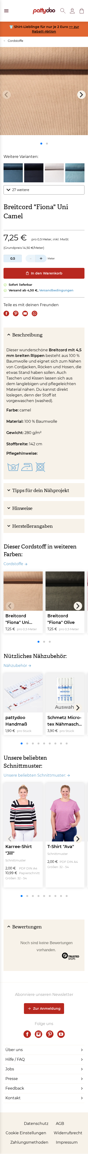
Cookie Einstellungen (26, 1133)
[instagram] (38, 1034)
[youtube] (61, 1034)
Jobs (9, 1069)
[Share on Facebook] (6, 313)
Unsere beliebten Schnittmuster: (35, 775)
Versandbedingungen (56, 290)
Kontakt (13, 1098)
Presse (11, 1078)
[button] (81, 11)
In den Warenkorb (46, 273)
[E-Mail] (25, 313)
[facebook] (27, 1034)
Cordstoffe (13, 41)
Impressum (67, 1142)
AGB (60, 1123)
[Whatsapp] (34, 313)
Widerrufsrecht (68, 1133)
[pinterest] (50, 1034)
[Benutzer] (72, 11)
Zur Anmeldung (47, 1008)
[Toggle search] (63, 11)
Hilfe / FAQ (15, 1059)
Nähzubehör (15, 665)
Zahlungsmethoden (29, 1142)
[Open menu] (6, 11)
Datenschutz (36, 1123)
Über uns (14, 1050)
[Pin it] (16, 313)
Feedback (14, 1088)
